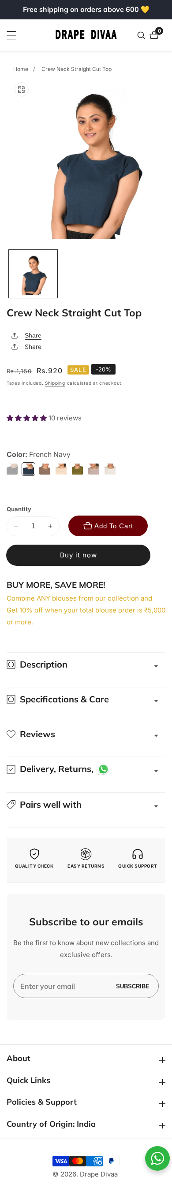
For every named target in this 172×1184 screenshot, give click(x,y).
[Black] (12, 469)
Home (20, 69)
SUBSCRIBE (133, 986)
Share (33, 335)
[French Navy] (28, 469)
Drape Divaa (99, 1174)
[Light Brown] (44, 469)
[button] (28, 418)
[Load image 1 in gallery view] (33, 274)
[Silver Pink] (93, 469)
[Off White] (61, 469)
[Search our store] (142, 35)
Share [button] (33, 346)
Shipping (55, 383)
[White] (110, 469)
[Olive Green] (77, 469)
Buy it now (78, 555)
